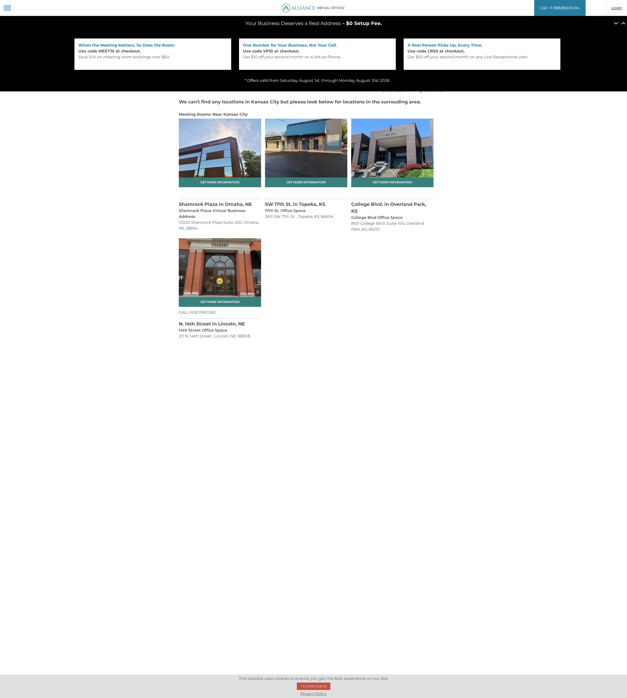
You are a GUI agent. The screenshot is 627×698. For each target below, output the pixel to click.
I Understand (313, 686)
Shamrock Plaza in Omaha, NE (215, 204)
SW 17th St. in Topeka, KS (295, 204)
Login (616, 8)
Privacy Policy (313, 693)
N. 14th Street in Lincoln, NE (212, 324)
